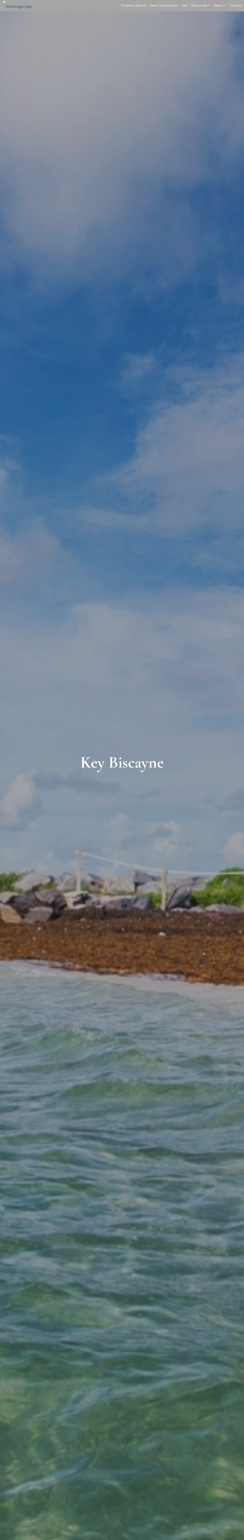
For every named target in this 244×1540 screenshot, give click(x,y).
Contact (236, 5)
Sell (184, 5)
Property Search (133, 5)
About (220, 7)
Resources (201, 7)
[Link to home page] (19, 5)
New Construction (164, 5)
